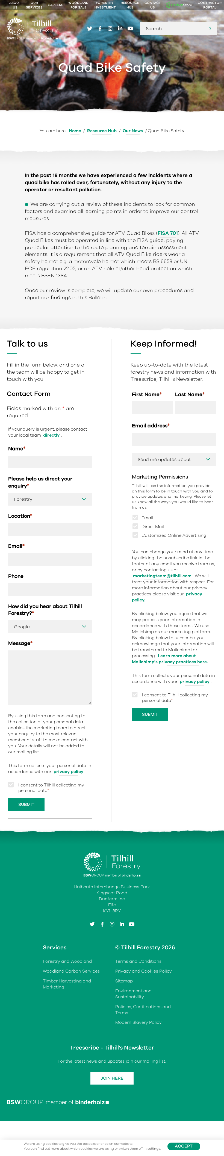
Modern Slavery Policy (138, 1022)
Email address (151, 425)
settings (154, 1149)
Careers (55, 5)
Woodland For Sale (78, 5)
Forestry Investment (105, 5)
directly (51, 435)
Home (75, 131)
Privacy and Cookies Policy (143, 971)
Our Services (34, 5)
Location (20, 515)
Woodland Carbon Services (71, 971)
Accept (184, 1146)
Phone (15, 576)
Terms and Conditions (138, 961)
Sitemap (124, 981)
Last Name (190, 394)
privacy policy (68, 772)
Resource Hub (130, 5)
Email (16, 546)
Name (16, 448)
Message (20, 643)
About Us (15, 5)
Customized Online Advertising (174, 535)
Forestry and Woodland (67, 961)
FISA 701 (168, 233)
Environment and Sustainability (133, 994)
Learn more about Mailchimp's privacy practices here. (170, 659)
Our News (133, 131)
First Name (147, 394)
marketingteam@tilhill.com (162, 576)
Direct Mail (153, 526)
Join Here (112, 1078)
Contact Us (153, 5)
